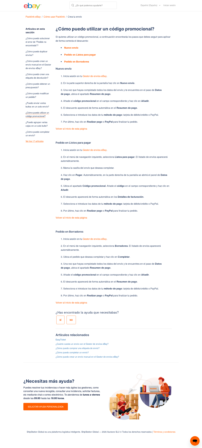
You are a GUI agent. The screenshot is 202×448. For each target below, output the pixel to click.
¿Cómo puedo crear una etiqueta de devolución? (37, 76)
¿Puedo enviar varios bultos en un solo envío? (37, 104)
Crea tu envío (75, 16)
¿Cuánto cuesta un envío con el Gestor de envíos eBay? (82, 343)
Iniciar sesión (169, 5)
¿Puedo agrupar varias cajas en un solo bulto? (37, 124)
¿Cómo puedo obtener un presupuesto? (38, 85)
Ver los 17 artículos (34, 141)
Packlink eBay (33, 16)
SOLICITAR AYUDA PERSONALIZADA (45, 406)
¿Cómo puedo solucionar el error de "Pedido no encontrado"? (38, 42)
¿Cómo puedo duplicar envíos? (36, 53)
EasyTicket (61, 339)
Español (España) (149, 5)
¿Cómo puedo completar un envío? (37, 133)
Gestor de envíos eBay (95, 76)
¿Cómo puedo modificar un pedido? (37, 95)
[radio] (60, 320)
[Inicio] (32, 5)
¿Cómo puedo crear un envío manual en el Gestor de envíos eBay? (38, 64)
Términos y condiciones (164, 431)
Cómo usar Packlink (54, 16)
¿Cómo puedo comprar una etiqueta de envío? (78, 348)
